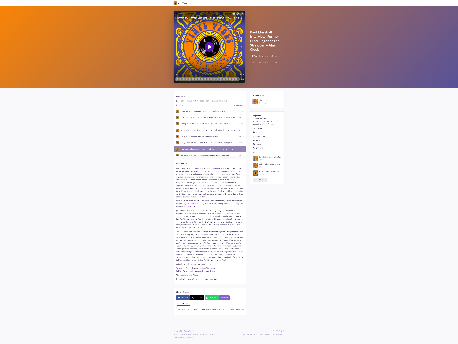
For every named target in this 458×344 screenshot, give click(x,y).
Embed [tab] (186, 292)
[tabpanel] (209, 223)
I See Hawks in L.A (193, 206)
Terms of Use (242, 334)
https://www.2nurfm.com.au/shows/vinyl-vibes (197, 271)
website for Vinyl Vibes (189, 275)
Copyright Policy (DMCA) (276, 334)
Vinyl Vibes (195, 168)
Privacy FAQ (263, 334)
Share (276, 56)
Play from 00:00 (237, 309)
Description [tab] (181, 163)
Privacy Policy (252, 334)
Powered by (179, 331)
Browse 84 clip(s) (259, 180)
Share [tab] (178, 292)
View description (261, 56)
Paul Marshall (218, 168)
